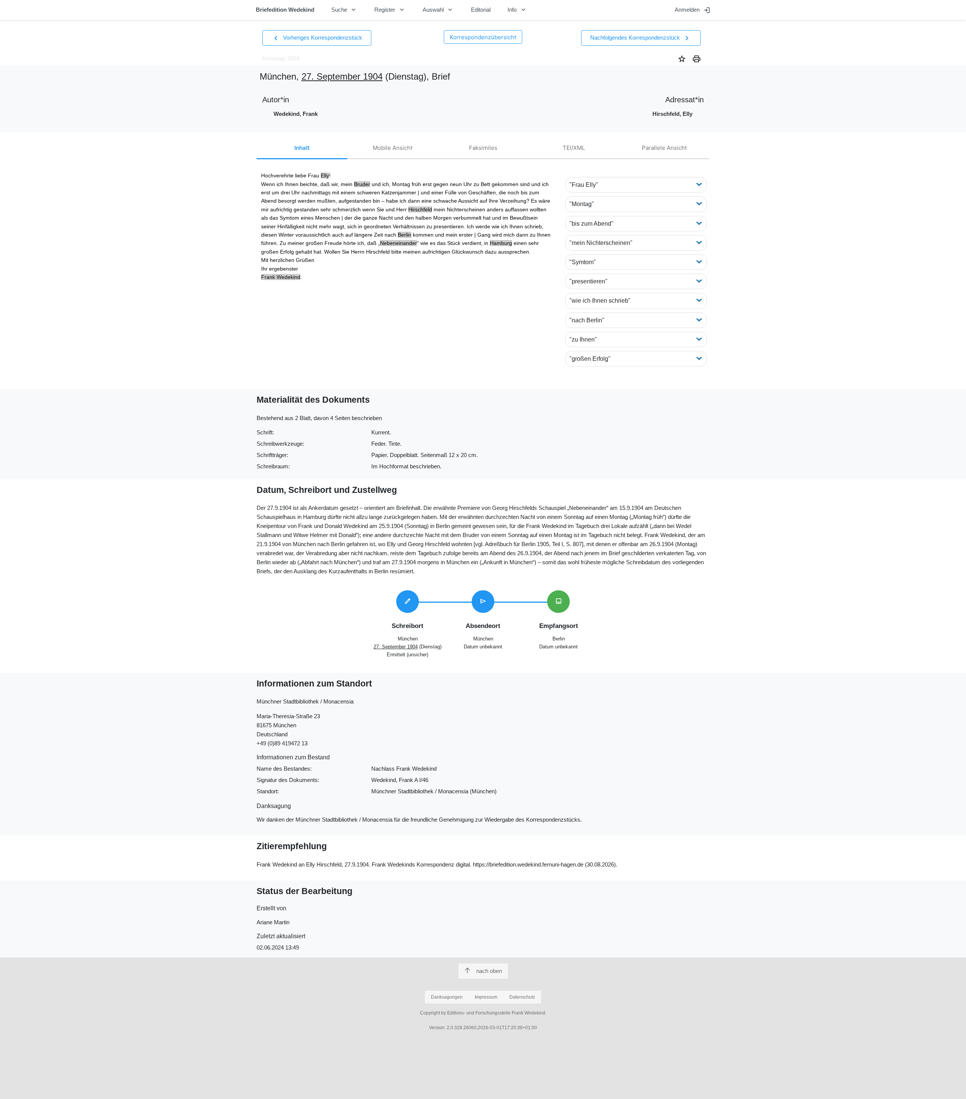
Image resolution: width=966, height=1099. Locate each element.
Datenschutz (522, 997)
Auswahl (438, 9)
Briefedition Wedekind (285, 9)
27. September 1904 (342, 76)
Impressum (486, 997)
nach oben (489, 971)
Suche (344, 9)
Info (517, 9)
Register (390, 9)
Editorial (481, 9)
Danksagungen (447, 997)
